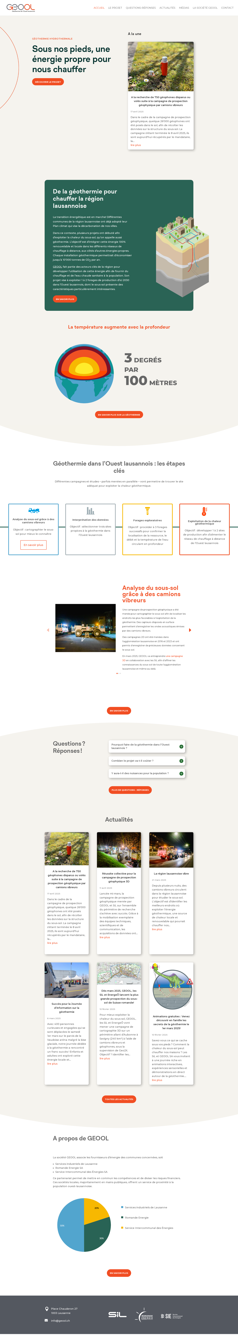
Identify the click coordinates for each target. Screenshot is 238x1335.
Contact (227, 8)
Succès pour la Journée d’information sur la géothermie (67, 1007)
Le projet (115, 8)
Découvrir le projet (48, 82)
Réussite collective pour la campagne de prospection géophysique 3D (119, 877)
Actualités (167, 8)
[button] (48, 630)
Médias (184, 8)
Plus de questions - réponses (130, 790)
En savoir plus (65, 299)
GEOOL (57, 266)
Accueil (99, 8)
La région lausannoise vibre (171, 873)
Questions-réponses (141, 8)
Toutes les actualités (119, 1099)
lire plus (136, 145)
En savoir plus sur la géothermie (119, 414)
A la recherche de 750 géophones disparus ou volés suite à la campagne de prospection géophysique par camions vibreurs (160, 101)
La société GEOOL (205, 8)
